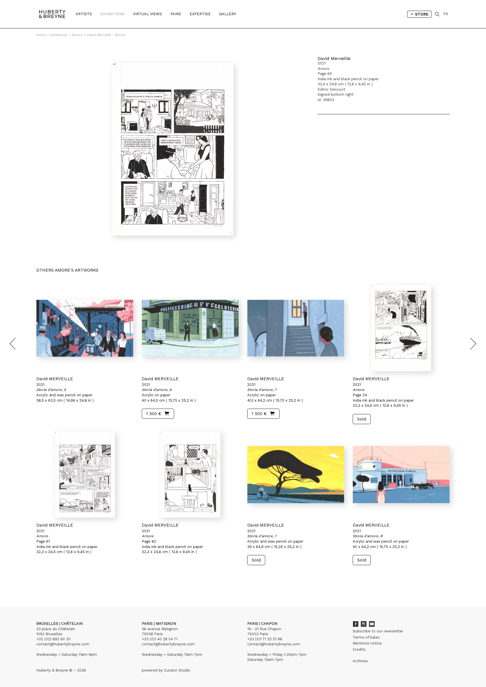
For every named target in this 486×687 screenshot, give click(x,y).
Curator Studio (177, 670)
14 (60, 581)
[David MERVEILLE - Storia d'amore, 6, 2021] (190, 328)
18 (79, 581)
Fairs (175, 14)
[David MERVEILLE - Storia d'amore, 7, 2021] (295, 328)
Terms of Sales (366, 637)
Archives (360, 661)
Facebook (355, 624)
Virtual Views (147, 14)
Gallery (227, 14)
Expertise (200, 14)
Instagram (363, 624)
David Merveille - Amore (106, 35)
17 (74, 581)
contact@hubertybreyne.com (62, 644)
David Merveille (334, 58)
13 (55, 581)
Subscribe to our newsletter (378, 631)
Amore (77, 35)
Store (421, 14)
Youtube (372, 624)
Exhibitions (112, 14)
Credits (359, 649)
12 (51, 581)
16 (70, 581)
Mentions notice (367, 643)
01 (41, 581)
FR (445, 14)
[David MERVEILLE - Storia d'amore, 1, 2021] (295, 474)
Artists (84, 14)
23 (91, 581)
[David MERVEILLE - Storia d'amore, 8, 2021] (401, 474)
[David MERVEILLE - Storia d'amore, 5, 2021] (84, 328)
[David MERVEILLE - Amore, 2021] (401, 328)
